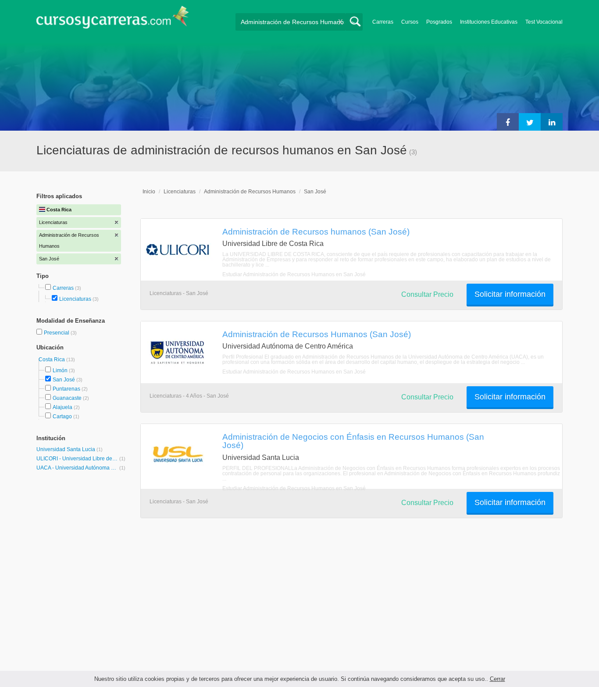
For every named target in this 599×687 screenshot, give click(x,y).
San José (64, 380)
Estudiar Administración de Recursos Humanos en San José (294, 274)
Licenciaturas (75, 299)
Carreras (382, 22)
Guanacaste (67, 398)
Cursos (409, 22)
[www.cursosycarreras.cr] (112, 20)
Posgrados (439, 22)
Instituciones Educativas (488, 22)
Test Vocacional (544, 22)
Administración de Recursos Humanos (250, 192)
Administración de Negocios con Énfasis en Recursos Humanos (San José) (353, 441)
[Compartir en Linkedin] (552, 122)
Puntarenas (66, 389)
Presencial (57, 333)
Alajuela (62, 407)
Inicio (149, 192)
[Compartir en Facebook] (508, 122)
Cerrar (497, 679)
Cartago (62, 416)
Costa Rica (52, 359)
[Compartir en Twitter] (530, 122)
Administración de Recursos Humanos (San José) (316, 334)
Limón (60, 370)
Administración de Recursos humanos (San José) (316, 231)
